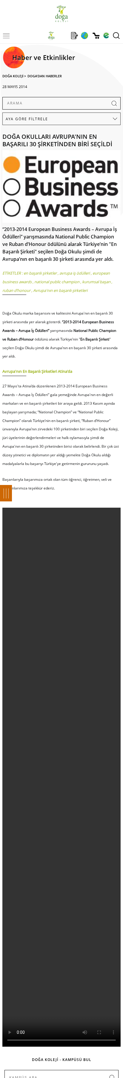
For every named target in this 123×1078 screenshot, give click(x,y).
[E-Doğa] (106, 35)
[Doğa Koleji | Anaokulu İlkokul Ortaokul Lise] (61, 13)
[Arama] (116, 35)
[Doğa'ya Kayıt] (74, 35)
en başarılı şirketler (40, 273)
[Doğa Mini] (63, 35)
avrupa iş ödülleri (74, 273)
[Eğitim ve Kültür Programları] (84, 35)
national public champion (56, 281)
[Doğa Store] (96, 35)
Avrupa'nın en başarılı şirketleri (60, 290)
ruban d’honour (16, 290)
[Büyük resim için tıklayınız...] (61, 188)
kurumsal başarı (96, 281)
